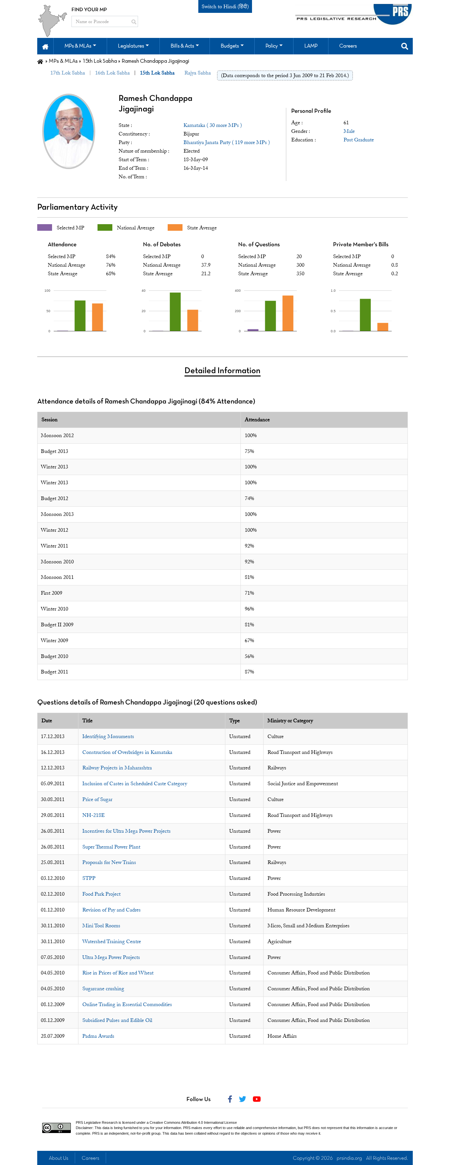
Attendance (62, 245)
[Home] (40, 61)
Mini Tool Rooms (101, 925)
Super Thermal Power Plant (111, 847)
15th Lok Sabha (99, 61)
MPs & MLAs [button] (78, 46)
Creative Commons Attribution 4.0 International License (193, 1122)
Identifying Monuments (108, 736)
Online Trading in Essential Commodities (127, 1004)
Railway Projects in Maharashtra (117, 767)
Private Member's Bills (360, 245)
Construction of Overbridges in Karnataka (127, 752)
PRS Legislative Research (97, 1122)
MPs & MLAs (63, 61)
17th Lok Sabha (67, 73)
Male (349, 131)
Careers (90, 1158)
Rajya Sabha (197, 73)
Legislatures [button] (131, 46)
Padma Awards (98, 1036)
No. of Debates (162, 245)
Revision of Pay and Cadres (111, 910)
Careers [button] (348, 46)
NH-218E (93, 815)
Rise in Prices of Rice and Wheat (118, 973)
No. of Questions (259, 245)
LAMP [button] (311, 46)
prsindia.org (349, 1158)
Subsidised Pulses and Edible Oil (117, 1020)
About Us (58, 1158)
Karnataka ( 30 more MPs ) (212, 125)
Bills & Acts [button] (182, 46)
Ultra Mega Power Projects (111, 957)
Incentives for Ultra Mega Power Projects (126, 831)
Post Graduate (359, 139)
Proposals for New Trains (109, 862)
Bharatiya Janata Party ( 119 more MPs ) (226, 142)
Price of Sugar (97, 799)
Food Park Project (101, 894)
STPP (89, 878)
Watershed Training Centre (111, 941)
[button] (45, 46)
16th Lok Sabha (112, 73)
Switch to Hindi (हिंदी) (225, 6)
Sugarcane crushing (103, 988)
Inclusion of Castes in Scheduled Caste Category (134, 783)
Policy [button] (272, 46)
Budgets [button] (230, 46)
